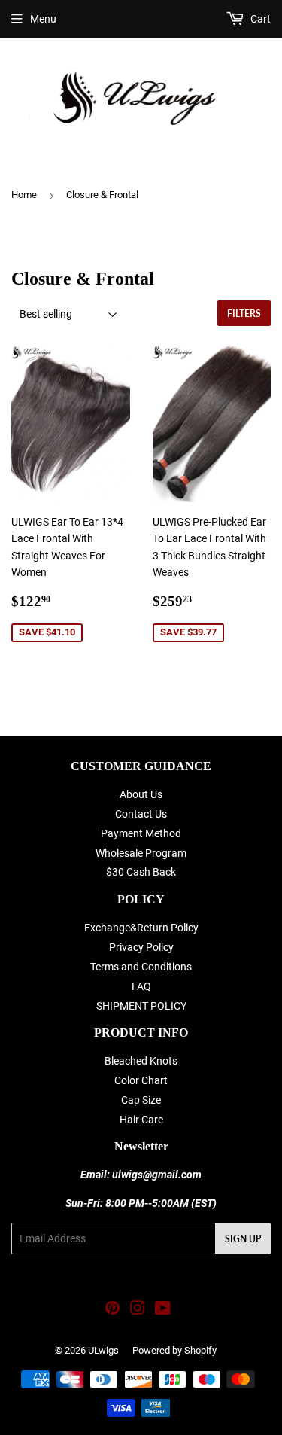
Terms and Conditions (141, 967)
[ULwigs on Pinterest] (112, 1310)
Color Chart (141, 1080)
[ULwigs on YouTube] (163, 1310)
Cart (259, 19)
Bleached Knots (141, 1061)
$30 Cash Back (141, 872)
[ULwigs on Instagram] (137, 1310)
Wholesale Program (141, 853)
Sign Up (243, 1239)
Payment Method (141, 833)
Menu (43, 19)
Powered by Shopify (174, 1350)
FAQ (141, 986)
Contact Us (141, 814)
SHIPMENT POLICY (141, 1006)
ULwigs (103, 1350)
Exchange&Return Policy (141, 928)
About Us (141, 794)
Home (24, 194)
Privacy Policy (141, 947)
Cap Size (141, 1100)
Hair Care (141, 1120)
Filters (244, 313)
